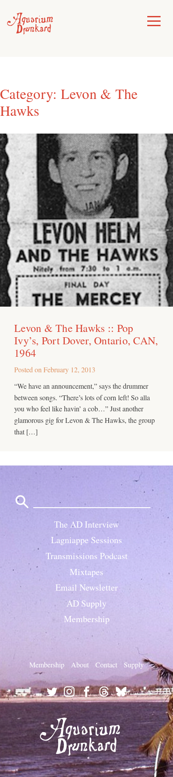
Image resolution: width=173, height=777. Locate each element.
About (80, 664)
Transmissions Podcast (87, 556)
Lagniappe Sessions (86, 540)
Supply (134, 664)
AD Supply (86, 603)
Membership (87, 619)
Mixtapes (86, 572)
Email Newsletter (86, 587)
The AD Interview (86, 524)
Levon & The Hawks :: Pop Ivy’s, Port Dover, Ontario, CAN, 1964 (86, 340)
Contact (106, 664)
